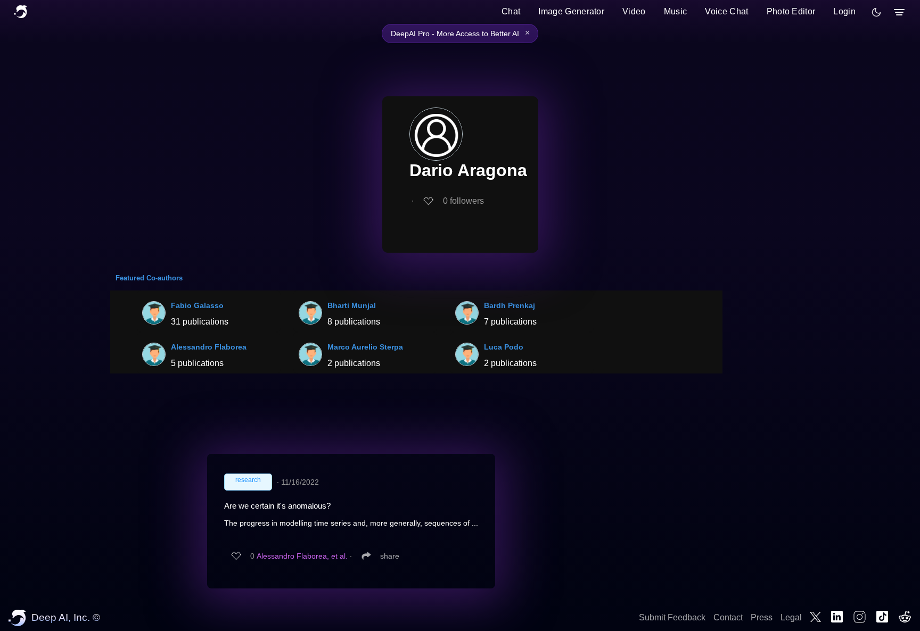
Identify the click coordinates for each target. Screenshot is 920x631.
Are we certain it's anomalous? (277, 505)
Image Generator (571, 11)
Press (762, 617)
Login (844, 11)
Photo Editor (791, 11)
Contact (728, 617)
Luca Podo (503, 347)
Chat (511, 11)
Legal (791, 617)
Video (634, 11)
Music (675, 11)
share (389, 556)
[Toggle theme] (876, 12)
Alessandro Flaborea (209, 347)
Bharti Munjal (351, 305)
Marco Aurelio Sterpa (365, 347)
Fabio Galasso (197, 305)
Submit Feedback (672, 617)
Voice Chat (726, 11)
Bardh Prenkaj (509, 305)
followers (463, 200)
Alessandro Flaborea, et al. (302, 556)
